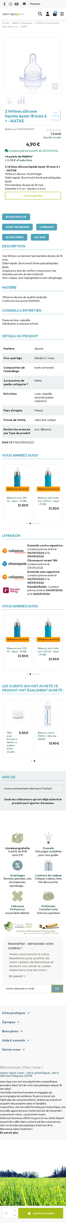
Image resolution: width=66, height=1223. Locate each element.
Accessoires (15, 237)
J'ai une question (33, 195)
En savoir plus (16, 216)
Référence (10, 129)
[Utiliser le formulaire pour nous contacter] (24, 3)
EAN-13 (7, 442)
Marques (35, 3)
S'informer (48, 906)
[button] (27, 523)
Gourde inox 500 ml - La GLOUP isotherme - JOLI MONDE (48, 737)
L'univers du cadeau (48, 875)
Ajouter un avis (52, 137)
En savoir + (17, 976)
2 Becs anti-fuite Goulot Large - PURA (11, 740)
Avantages (17, 875)
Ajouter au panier (43, 1213)
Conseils (48, 848)
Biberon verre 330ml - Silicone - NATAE (17, 501)
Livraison (47, 227)
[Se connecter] (47, 14)
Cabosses (17, 906)
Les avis (39, 237)
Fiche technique (17, 227)
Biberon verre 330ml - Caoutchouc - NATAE (46, 502)
